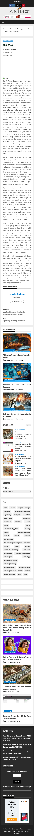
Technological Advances (22, 553)
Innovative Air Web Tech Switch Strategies (17, 385)
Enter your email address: (17, 779)
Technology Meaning (10, 564)
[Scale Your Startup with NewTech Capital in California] (17, 402)
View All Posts (17, 301)
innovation (18, 522)
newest (16, 536)
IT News (27, 522)
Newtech (27, 536)
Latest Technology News (11, 529)
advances (12, 508)
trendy (20, 571)
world (25, 574)
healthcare (26, 518)
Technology (18, 429)
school (17, 546)
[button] (3, 22)
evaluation (26, 515)
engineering (7, 515)
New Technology (8, 40)
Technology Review (9, 567)
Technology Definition (10, 560)
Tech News (26, 550)
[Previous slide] (27, 425)
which (19, 574)
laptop (6, 525)
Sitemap (29, 829)
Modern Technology (24, 532)
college (27, 508)
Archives (6, 488)
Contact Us (6, 829)
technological (8, 553)
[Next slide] (30, 425)
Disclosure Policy (18, 829)
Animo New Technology (13, 29)
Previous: (14, 311)
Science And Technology (11, 550)
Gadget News (8, 518)
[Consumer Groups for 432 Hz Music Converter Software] (17, 704)
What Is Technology (9, 574)
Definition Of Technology (22, 511)
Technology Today (24, 567)
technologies (8, 557)
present (6, 546)
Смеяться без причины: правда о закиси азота (17, 687)
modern (6, 532)
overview (27, 543)
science (27, 546)
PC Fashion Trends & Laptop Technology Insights (17, 356)
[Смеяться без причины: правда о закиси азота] (17, 674)
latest (28, 525)
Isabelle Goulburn (17, 294)
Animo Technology (20, 442)
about (5, 508)
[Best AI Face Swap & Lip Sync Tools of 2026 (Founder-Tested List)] (17, 645)
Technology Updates (10, 571)
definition (7, 511)
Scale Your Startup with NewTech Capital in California (17, 415)
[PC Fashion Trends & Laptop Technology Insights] (17, 342)
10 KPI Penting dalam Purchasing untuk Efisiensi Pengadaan (8, 446)
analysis (20, 508)
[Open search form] (30, 22)
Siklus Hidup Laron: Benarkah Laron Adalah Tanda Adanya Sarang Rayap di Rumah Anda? (8, 459)
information (7, 522)
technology (26, 557)
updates (27, 571)
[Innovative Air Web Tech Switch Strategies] (17, 372)
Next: (14, 319)
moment (6, 536)
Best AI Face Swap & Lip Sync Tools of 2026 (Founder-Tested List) (8, 471)
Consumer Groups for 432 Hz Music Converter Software (8, 434)
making (27, 529)
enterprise (17, 515)
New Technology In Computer (13, 543)
